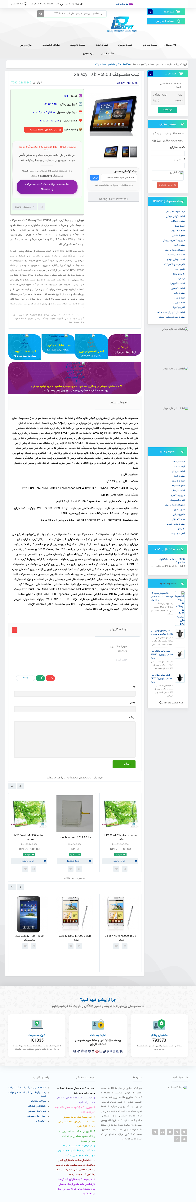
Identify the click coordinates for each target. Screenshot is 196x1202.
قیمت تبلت (166, 64)
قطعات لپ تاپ (178, 221)
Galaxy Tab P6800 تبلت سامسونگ (171, 561)
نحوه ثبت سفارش (37, 1111)
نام (134, 687)
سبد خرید (161, 11)
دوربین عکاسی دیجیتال (174, 240)
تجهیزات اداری (178, 235)
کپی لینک (94, 177)
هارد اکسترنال (178, 519)
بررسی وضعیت (166, 185)
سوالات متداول (16, 4)
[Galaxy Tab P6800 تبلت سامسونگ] (111, 152)
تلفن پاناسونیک (177, 500)
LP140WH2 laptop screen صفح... (120, 837)
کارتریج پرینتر (178, 274)
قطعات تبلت (179, 245)
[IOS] (184, 1139)
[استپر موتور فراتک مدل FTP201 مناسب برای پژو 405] (180, 654)
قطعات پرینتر (179, 303)
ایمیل (133, 702)
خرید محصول (27, 861)
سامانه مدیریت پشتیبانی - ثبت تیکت (27, 1088)
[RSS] (177, 1139)
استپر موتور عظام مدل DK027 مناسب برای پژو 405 (161, 678)
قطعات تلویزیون (178, 288)
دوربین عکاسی (178, 495)
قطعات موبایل (178, 471)
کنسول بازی (179, 269)
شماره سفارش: (177, 147)
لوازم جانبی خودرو (176, 255)
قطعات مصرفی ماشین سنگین (171, 317)
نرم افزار (181, 279)
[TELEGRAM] (177, 1132)
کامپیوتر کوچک (178, 307)
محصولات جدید (167, 583)
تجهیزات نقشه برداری (175, 250)
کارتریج (181, 529)
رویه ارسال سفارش (36, 1116)
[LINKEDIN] (170, 1132)
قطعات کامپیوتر (178, 481)
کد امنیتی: (179, 159)
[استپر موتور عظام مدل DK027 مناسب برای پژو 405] (180, 678)
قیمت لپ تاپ (178, 462)
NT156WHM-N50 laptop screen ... (29, 837)
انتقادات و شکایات (37, 1106)
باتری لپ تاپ (122, 4)
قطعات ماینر (179, 293)
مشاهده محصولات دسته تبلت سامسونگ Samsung (47, 187)
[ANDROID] (155, 1132)
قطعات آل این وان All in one (171, 312)
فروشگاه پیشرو (180, 64)
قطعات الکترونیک (177, 283)
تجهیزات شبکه (178, 486)
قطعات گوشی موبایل (175, 216)
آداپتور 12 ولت (178, 534)
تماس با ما (179, 4)
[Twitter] (184, 1132)
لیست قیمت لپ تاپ (175, 212)
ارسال (127, 763)
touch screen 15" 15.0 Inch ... (74, 837)
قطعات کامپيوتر (178, 231)
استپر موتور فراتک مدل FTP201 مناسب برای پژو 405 (162, 654)
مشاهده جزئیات (23, 207)
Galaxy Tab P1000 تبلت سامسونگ (29, 938)
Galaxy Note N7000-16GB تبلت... (120, 938)
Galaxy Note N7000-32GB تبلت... (75, 938)
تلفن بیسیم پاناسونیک (174, 264)
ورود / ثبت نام (72, 4)
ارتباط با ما (41, 1121)
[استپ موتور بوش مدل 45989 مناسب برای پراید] (180, 633)
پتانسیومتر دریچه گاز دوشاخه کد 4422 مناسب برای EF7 (162, 596)
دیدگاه (132, 717)
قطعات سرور (179, 298)
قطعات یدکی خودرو (176, 259)
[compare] (41, 206)
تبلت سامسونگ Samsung (145, 64)
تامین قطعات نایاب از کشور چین (44, 4)
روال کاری (165, 4)
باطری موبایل (179, 514)
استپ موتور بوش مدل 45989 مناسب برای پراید (162, 632)
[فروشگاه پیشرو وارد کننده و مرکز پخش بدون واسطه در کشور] (123, 24)
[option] (29, 833)
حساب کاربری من (164, 21)
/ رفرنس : (37, 82)
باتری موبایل (179, 510)
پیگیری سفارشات (146, 4)
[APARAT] (162, 1132)
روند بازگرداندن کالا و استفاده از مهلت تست (27, 1094)
